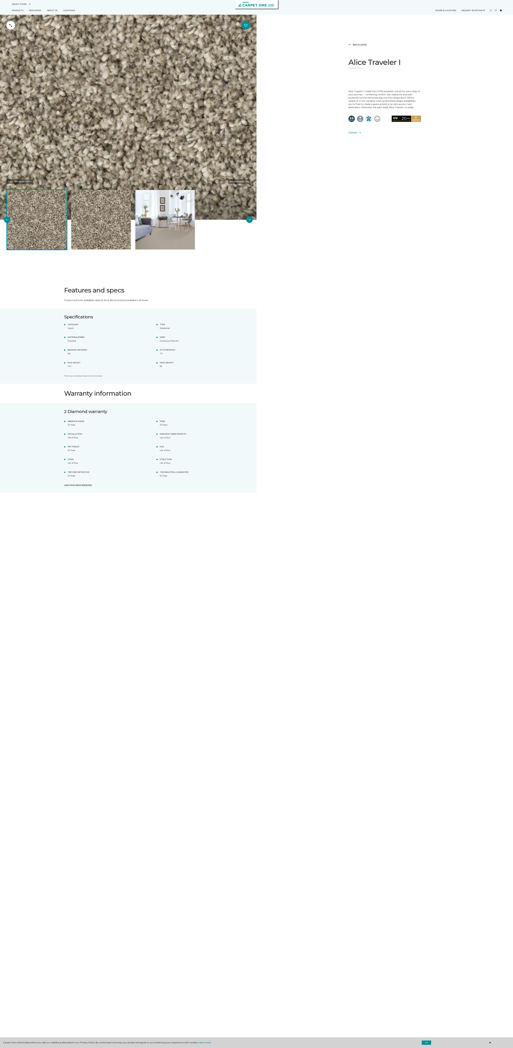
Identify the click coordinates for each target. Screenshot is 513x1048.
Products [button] (17, 10)
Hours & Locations (445, 10)
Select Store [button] (19, 4)
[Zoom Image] (10, 25)
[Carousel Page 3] (165, 219)
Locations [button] (69, 10)
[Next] (249, 220)
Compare (352, 132)
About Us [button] (52, 10)
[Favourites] (495, 10)
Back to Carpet (360, 44)
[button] (490, 10)
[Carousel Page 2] (101, 219)
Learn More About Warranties (78, 485)
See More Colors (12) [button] (239, 181)
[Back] (7, 220)
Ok (426, 1042)
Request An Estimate (473, 10)
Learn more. (204, 1042)
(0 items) (501, 10)
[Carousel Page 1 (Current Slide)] (36, 219)
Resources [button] (35, 10)
